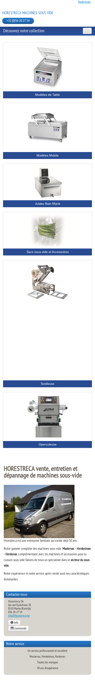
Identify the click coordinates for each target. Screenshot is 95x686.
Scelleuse (47, 383)
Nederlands (84, 2)
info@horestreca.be (19, 616)
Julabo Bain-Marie (47, 203)
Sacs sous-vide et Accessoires (48, 252)
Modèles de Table (47, 94)
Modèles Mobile (47, 155)
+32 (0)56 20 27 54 (18, 21)
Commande (20, 629)
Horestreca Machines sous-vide (27, 13)
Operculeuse (48, 444)
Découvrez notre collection (23, 31)
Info (15, 623)
